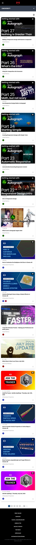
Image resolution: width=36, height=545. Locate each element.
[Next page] (27, 506)
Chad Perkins (5, 42)
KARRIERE (18, 516)
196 (24, 506)
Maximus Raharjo (6, 363)
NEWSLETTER (18, 523)
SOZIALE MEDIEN (18, 526)
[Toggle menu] (33, 8)
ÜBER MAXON (18, 513)
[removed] (33, 45)
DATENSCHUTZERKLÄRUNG (18, 536)
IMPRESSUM (18, 533)
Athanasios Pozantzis (8, 264)
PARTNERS (18, 530)
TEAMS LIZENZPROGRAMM (18, 520)
